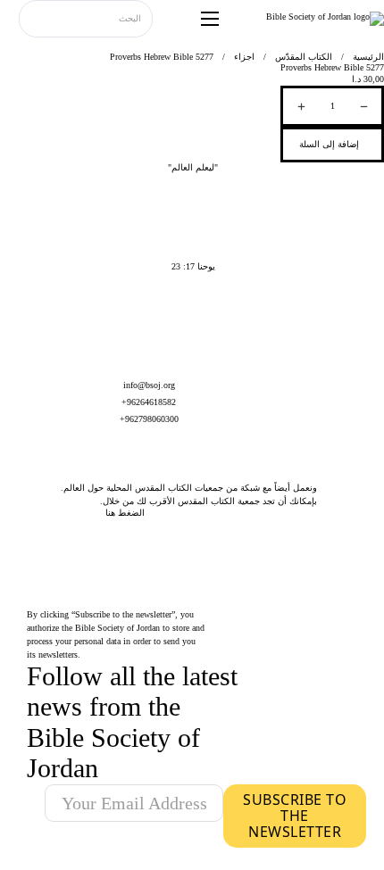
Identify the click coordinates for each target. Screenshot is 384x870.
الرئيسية (368, 57)
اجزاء (244, 57)
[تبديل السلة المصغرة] (9, 19)
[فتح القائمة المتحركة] (210, 19)
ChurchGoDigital (247, 863)
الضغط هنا (125, 513)
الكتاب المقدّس (303, 57)
